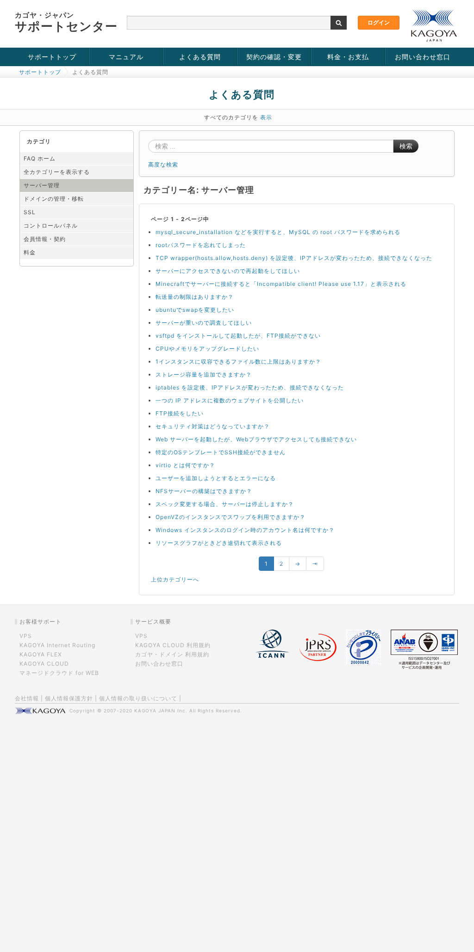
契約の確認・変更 (274, 57)
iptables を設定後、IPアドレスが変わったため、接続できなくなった (250, 387)
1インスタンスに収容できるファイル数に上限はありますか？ (238, 361)
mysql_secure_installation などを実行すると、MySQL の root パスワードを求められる (278, 232)
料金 (30, 252)
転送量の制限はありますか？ (195, 296)
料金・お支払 (348, 57)
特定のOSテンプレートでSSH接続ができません (221, 452)
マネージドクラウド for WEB (59, 672)
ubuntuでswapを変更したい (195, 309)
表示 (266, 117)
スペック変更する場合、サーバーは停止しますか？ (225, 504)
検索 (405, 146)
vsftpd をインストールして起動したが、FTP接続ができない (238, 335)
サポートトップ (52, 57)
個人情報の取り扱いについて (138, 698)
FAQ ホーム (40, 158)
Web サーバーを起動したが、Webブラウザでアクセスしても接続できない (256, 439)
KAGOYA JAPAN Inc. (160, 710)
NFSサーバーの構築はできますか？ (204, 491)
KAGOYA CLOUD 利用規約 (173, 645)
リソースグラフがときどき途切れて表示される (219, 542)
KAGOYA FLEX (40, 654)
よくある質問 (200, 57)
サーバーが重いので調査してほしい (204, 322)
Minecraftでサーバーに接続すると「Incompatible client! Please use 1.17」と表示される (281, 283)
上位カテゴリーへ (175, 579)
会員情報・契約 (45, 238)
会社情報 (27, 698)
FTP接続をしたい (180, 413)
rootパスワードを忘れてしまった (201, 244)
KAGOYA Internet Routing (57, 645)
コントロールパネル (51, 225)
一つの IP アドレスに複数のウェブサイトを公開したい (230, 400)
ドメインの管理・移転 (54, 198)
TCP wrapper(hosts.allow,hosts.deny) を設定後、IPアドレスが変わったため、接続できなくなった (294, 257)
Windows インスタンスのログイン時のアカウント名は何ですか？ (245, 529)
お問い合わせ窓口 (422, 57)
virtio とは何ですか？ (185, 465)
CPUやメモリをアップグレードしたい (207, 348)
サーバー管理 (42, 185)
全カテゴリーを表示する (57, 171)
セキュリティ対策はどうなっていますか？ (213, 426)
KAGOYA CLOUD (44, 663)
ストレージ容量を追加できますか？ (204, 374)
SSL (30, 212)
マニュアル (126, 57)
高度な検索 (163, 164)
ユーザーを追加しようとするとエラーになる (216, 478)
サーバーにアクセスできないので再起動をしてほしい (228, 270)
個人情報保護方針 (69, 698)
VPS (25, 635)
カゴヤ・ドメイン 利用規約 (172, 654)
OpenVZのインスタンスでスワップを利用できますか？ (231, 516)
